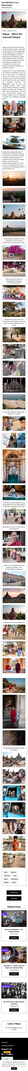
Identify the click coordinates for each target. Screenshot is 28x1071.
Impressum (4, 1042)
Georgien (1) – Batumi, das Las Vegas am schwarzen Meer (14, 967)
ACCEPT (14, 1068)
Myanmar (13, 872)
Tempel (14, 882)
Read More (14, 938)
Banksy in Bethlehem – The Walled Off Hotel (14, 930)
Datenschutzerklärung (7, 1045)
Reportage (7, 875)
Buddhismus (14, 879)
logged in (15, 1028)
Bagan (6, 879)
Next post (14, 898)
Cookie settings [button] (21, 1066)
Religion (6, 882)
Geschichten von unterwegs (9, 3)
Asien (5, 872)
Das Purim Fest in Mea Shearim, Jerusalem (14, 1003)
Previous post (14, 892)
